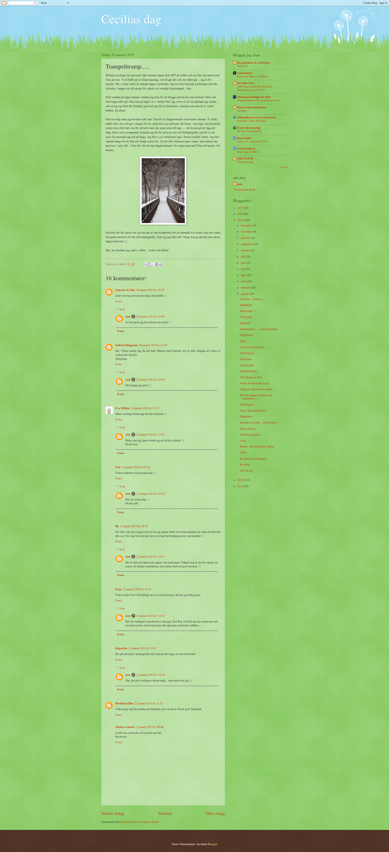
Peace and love (248, 428)
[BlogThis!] (149, 264)
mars (244, 281)
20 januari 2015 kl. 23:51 (150, 434)
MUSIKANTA (245, 83)
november (247, 231)
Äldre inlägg (215, 813)
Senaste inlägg (113, 813)
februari (246, 287)
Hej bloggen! (247, 353)
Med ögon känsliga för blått (254, 97)
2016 (240, 214)
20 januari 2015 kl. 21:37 (145, 408)
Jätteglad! (245, 323)
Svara (118, 301)
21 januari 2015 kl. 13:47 (142, 648)
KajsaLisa (121, 648)
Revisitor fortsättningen (253, 458)
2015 (240, 220)
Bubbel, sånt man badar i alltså (257, 446)
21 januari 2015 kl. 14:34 (150, 675)
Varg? (243, 341)
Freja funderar (246, 148)
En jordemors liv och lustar (253, 63)
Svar (122, 309)
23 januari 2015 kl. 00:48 (149, 727)
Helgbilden (246, 416)
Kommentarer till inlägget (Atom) (140, 822)
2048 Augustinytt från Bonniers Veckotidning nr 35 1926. (254, 88)
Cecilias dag (131, 19)
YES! (243, 452)
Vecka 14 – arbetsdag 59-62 (252, 141)
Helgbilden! (246, 335)
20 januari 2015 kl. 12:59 (153, 345)
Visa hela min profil (244, 189)
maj (243, 269)
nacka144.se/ (244, 73)
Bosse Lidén (244, 138)
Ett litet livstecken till (249, 131)
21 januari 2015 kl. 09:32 (134, 526)
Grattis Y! (242, 66)
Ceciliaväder (247, 365)
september (247, 244)
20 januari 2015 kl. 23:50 (150, 316)
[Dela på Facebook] (157, 264)
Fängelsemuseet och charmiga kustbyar (258, 100)
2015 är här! (247, 470)
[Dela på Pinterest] (161, 264)
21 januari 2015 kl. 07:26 (136, 467)
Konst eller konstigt (249, 128)
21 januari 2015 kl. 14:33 (150, 616)
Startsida (165, 813)
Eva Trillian (122, 408)
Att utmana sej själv (251, 377)
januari (245, 294)
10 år (243, 440)
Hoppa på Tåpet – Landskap (252, 76)
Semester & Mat (125, 290)
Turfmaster (246, 359)
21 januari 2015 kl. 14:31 (150, 556)
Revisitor (245, 464)
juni (243, 263)
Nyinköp (242, 110)
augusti (245, 250)
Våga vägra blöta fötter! (253, 410)
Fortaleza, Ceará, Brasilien (251, 120)
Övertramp (246, 317)
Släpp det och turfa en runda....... (258, 389)
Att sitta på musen (250, 434)
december (246, 225)
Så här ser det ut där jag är (254, 383)
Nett (118, 467)
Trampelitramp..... (250, 371)
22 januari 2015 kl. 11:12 (149, 703)
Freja (118, 589)
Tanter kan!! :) (248, 311)
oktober (245, 238)
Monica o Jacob (124, 727)
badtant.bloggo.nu (126, 345)
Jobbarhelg (246, 305)
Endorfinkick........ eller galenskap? (259, 329)
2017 (240, 208)
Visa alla (284, 167)
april (244, 275)
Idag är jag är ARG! (247, 151)
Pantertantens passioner (251, 107)
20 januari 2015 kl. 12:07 (150, 290)
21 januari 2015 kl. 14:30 (150, 494)
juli (243, 256)
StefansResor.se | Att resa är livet (256, 117)
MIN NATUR (245, 159)
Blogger (212, 844)
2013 (240, 486)
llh (117, 526)
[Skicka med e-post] (145, 264)
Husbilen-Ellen (124, 703)
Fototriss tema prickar (252, 347)
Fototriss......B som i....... (253, 299)
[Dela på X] (153, 264)
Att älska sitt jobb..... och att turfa (258, 422)
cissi (127, 316)
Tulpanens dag (245, 162)
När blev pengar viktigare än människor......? (256, 396)
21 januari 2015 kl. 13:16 (137, 589)
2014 (240, 480)
